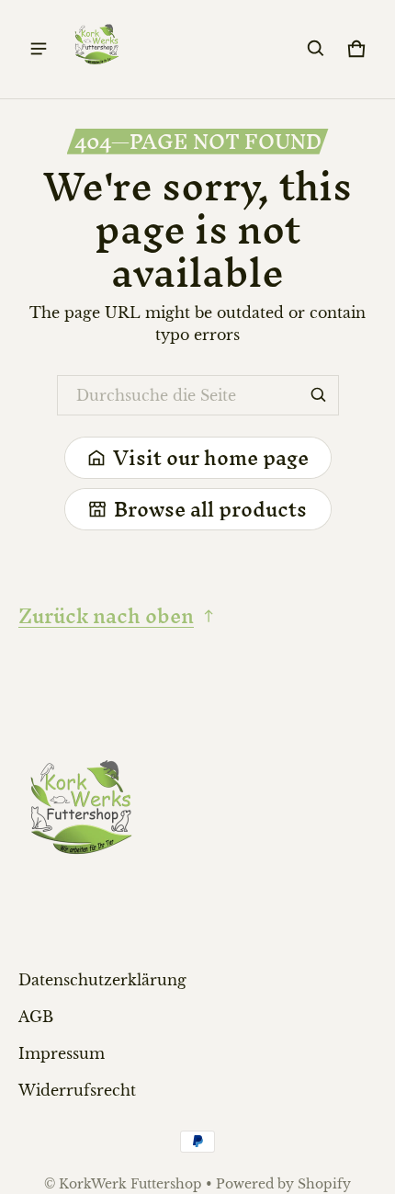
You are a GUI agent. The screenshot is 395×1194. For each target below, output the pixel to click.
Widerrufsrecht (77, 1090)
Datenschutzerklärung (102, 980)
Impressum (61, 1053)
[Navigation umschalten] (38, 48)
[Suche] (319, 395)
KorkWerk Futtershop (130, 1184)
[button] (316, 48)
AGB (35, 1016)
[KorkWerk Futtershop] (97, 49)
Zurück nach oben (106, 616)
